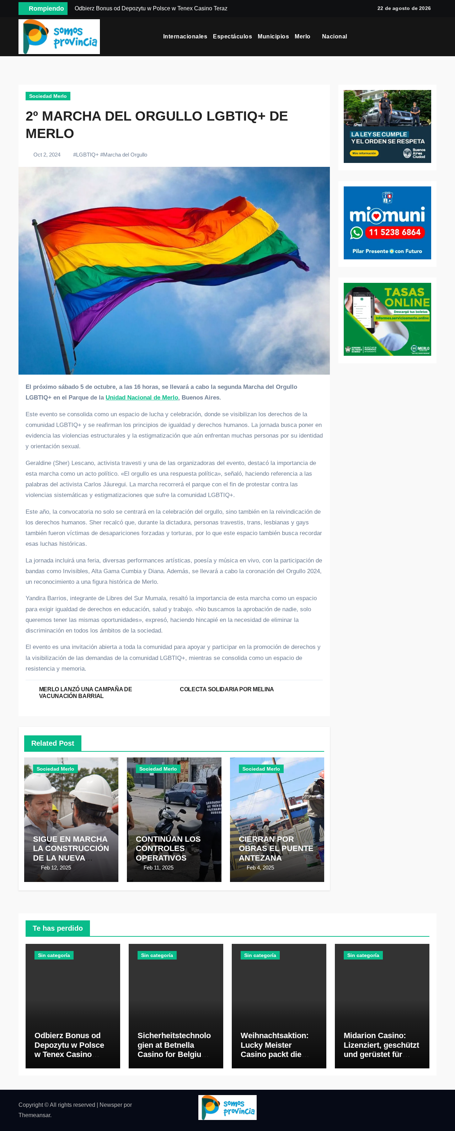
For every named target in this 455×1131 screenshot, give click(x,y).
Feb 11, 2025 (158, 868)
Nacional (335, 36)
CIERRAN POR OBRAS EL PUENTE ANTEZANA (276, 848)
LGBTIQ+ (87, 155)
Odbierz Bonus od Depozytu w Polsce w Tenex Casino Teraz (69, 1049)
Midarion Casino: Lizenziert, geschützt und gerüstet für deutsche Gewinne (381, 1049)
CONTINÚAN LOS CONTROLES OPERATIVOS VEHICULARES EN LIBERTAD (170, 858)
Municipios (273, 36)
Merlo (303, 36)
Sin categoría (54, 955)
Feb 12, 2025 (56, 868)
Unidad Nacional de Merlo (142, 397)
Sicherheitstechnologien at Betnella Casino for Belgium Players (174, 1049)
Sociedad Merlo (48, 96)
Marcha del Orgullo (125, 155)
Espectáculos (232, 36)
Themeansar (34, 1115)
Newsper (111, 1105)
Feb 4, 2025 (260, 868)
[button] (434, 36)
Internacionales (185, 36)
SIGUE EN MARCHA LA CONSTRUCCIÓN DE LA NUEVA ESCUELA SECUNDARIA (71, 858)
